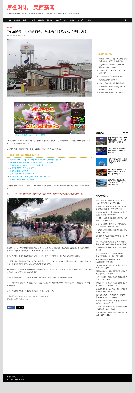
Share (12, 308)
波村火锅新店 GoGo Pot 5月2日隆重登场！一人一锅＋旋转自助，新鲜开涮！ (118, 140)
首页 (9, 20)
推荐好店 (58, 20)
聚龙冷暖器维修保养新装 (19, 171)
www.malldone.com (23, 377)
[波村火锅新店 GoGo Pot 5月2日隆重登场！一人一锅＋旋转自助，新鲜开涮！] (101, 138)
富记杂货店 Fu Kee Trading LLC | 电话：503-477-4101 (30, 176)
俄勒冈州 (17, 20)
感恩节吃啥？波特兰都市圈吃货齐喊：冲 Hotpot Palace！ (117, 150)
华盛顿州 (26, 20)
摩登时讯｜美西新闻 (31, 7)
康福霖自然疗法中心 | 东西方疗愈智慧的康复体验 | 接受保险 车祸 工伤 (36, 160)
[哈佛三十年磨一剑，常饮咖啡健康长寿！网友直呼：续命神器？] (101, 170)
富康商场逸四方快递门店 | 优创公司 (23, 179)
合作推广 (80, 20)
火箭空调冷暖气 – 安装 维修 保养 (111, 76)
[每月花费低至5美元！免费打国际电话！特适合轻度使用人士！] (101, 159)
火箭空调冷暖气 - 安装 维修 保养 (22, 168)
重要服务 (100, 133)
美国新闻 (41, 20)
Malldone (12, 35)
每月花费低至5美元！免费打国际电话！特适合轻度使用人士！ (117, 161)
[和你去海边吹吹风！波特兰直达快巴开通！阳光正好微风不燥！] (101, 180)
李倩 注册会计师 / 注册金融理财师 (22, 174)
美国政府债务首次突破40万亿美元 (108, 248)
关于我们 (89, 20)
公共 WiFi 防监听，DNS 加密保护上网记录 (35, 105)
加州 (33, 20)
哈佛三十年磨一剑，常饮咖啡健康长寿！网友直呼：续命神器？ (117, 172)
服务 (65, 20)
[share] (67, 104)
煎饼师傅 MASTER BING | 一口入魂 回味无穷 (26, 165)
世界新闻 (49, 20)
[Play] (78, 120)
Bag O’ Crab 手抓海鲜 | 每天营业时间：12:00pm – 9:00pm (31, 162)
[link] (17, 105)
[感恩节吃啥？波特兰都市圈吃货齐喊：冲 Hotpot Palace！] (101, 149)
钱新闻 (72, 20)
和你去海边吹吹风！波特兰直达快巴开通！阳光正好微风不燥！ (117, 182)
